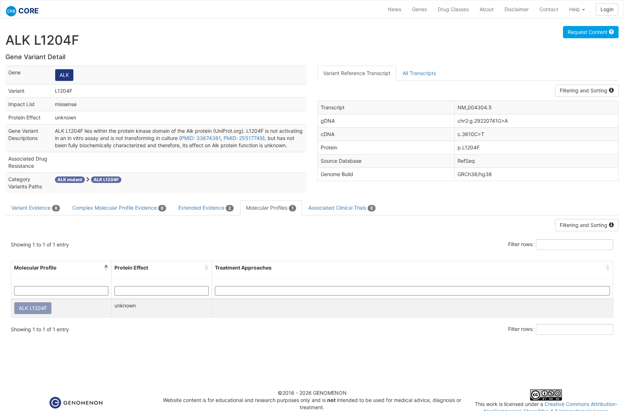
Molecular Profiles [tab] (270, 208)
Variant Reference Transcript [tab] (356, 73)
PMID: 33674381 (201, 138)
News (394, 9)
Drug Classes (453, 9)
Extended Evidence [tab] (204, 208)
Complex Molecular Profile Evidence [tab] (118, 208)
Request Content (588, 32)
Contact (549, 9)
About (487, 9)
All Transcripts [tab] (419, 73)
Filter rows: (521, 244)
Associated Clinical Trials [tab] (340, 208)
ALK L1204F (33, 308)
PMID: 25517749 (243, 138)
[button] (106, 267)
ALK (64, 75)
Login (607, 9)
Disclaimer (516, 9)
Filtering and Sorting (584, 90)
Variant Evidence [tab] (34, 208)
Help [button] (575, 9)
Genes (419, 9)
